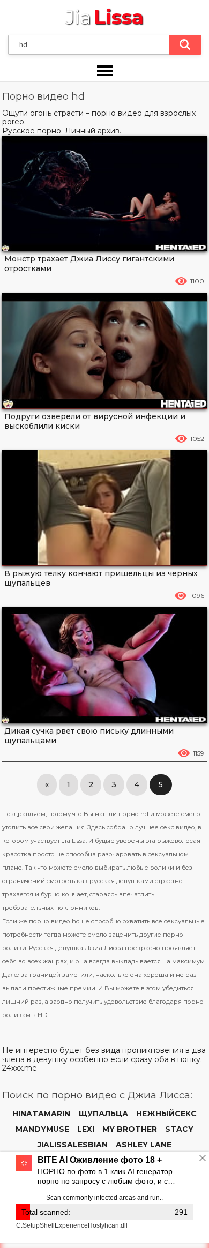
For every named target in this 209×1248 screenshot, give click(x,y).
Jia (104, 17)
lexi (85, 1129)
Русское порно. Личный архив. (61, 131)
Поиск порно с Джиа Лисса (185, 45)
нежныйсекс (166, 1113)
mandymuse (42, 1129)
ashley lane (143, 1144)
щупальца (103, 1113)
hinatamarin (41, 1113)
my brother (129, 1129)
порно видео (117, 113)
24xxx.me (19, 1068)
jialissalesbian (73, 1144)
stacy (179, 1129)
